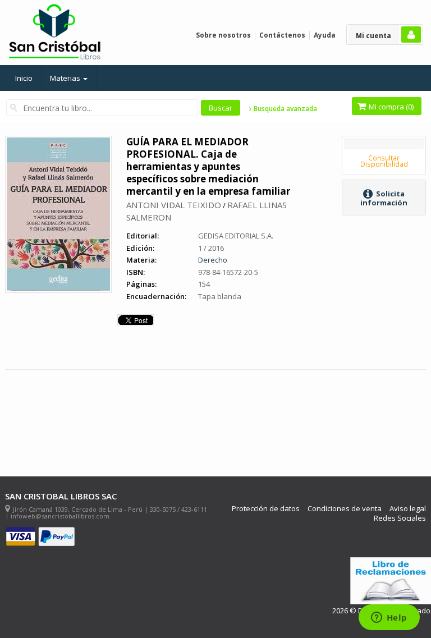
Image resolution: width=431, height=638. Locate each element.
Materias (66, 78)
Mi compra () (390, 107)
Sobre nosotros (223, 35)
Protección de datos (266, 509)
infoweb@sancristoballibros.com (60, 516)
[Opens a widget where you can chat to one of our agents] (389, 618)
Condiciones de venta (345, 509)
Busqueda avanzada (284, 108)
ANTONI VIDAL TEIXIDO (173, 204)
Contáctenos (282, 35)
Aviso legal (407, 509)
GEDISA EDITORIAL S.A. (235, 236)
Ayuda (325, 35)
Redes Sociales (400, 518)
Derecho (212, 260)
